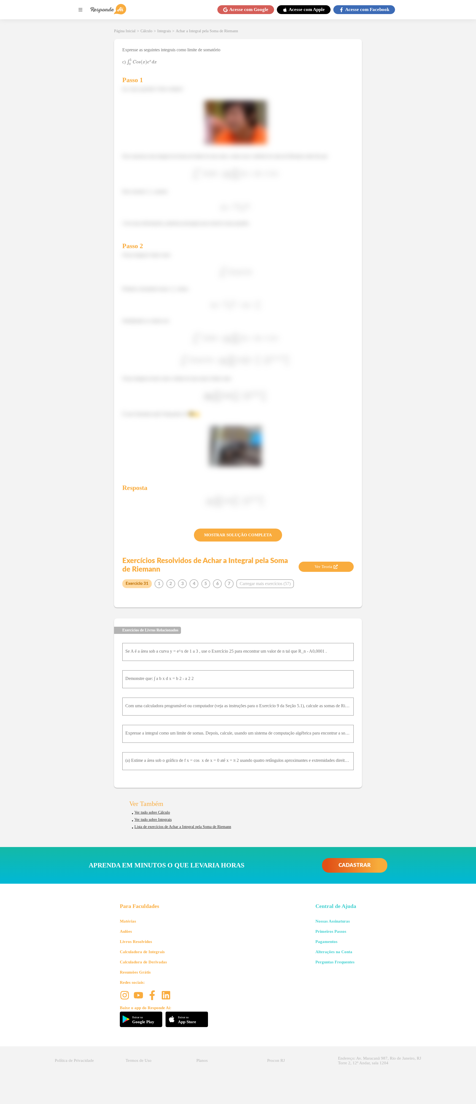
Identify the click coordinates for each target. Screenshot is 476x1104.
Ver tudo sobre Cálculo (152, 812)
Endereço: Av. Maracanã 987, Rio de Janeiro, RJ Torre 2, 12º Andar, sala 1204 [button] (379, 1060)
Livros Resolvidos (136, 941)
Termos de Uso (139, 1060)
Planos (202, 1060)
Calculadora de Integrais (142, 952)
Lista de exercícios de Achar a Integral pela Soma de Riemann (182, 827)
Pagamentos (326, 941)
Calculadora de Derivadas (143, 962)
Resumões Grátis (135, 972)
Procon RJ (276, 1060)
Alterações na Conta (333, 952)
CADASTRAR (355, 865)
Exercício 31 (137, 584)
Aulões (126, 931)
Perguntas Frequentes (335, 962)
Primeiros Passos (330, 931)
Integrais (164, 31)
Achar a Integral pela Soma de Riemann (207, 31)
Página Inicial (125, 31)
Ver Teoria (323, 566)
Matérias (128, 921)
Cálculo (146, 31)
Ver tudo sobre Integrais (153, 820)
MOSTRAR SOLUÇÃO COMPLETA (238, 535)
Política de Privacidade (74, 1060)
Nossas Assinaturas (332, 921)
